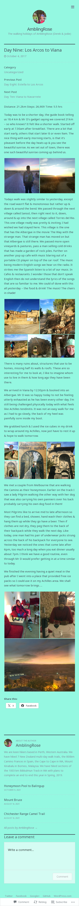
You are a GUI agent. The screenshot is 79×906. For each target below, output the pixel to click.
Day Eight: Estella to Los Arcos (23, 84)
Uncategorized (13, 72)
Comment (62, 876)
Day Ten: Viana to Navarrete (22, 96)
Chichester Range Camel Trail (24, 814)
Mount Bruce (13, 800)
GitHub (47, 896)
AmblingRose (39, 29)
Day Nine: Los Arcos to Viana (33, 50)
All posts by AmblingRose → (20, 827)
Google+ (35, 896)
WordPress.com (62, 896)
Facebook (21, 896)
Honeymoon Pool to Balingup (24, 786)
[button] (22, 176)
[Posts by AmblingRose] (8, 746)
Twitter (9, 896)
